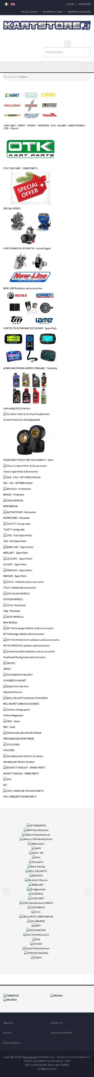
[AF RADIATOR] (36, 825)
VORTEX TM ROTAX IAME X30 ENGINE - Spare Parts (30, 328)
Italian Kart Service (12, 692)
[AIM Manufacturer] (36, 829)
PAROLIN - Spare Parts (14, 576)
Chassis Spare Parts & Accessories (20, 471)
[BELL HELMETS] (36, 870)
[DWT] (36, 925)
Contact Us (56, 1022)
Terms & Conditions (61, 1032)
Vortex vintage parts (13, 715)
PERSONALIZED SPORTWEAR (18, 738)
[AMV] (36, 848)
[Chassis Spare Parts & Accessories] (25, 465)
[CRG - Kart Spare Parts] (17, 535)
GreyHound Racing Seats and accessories (24, 657)
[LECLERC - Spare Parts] (17, 558)
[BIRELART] (36, 884)
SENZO (7, 668)
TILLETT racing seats (14, 529)
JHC (5, 784)
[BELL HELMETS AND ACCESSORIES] (25, 697)
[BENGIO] (36, 875)
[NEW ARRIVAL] (13, 500)
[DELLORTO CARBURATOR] (36, 916)
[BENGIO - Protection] (17, 488)
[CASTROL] (36, 893)
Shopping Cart (53, 11)
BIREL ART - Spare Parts (15, 552)
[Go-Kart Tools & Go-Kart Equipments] (26, 413)
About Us (8, 1022)
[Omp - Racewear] (14, 604)
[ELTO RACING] (36, 930)
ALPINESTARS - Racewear (16, 517)
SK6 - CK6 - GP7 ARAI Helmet (17, 483)
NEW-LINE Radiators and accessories (22, 288)
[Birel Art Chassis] (36, 879)
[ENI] (36, 939)
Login (70, 4)
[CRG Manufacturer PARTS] (36, 902)
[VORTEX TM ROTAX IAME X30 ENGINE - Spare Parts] (30, 308)
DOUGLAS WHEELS (13, 599)
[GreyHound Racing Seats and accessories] (29, 651)
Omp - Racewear (11, 610)
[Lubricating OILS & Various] (30, 388)
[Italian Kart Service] (15, 686)
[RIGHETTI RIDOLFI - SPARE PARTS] (24, 767)
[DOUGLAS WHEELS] (16, 593)
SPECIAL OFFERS (11, 208)
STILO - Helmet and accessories (19, 587)
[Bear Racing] (36, 866)
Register (85, 4)
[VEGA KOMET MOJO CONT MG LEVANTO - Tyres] (30, 439)
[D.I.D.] (36, 911)
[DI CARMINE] (36, 920)
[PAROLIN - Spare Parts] (17, 570)
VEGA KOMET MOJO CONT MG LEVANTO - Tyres (28, 459)
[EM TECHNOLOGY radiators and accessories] (31, 639)
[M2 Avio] (56, 995)
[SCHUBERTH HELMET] (18, 674)
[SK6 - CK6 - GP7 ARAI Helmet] (21, 477)
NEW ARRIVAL (10, 506)
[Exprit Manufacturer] (36, 948)
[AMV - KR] (36, 852)
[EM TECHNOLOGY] (36, 934)
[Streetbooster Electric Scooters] (23, 755)
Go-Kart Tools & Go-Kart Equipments (21, 419)
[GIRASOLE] (11, 995)
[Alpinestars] (36, 843)
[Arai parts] (36, 861)
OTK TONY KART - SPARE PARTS (20, 168)
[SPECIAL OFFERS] (30, 188)
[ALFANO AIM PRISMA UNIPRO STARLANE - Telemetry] (30, 348)
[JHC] (7, 779)
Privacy (7, 1032)
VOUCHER (8, 750)
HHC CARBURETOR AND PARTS (19, 796)
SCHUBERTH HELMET (14, 680)
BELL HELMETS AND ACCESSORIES (21, 703)
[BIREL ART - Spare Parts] (18, 546)
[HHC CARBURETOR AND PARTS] (23, 790)
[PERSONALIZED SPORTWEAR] (22, 732)
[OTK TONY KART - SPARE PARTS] (30, 148)
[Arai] (36, 857)
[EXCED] (36, 943)
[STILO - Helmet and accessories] (23, 581)
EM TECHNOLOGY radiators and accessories (26, 645)
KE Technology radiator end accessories (23, 633)
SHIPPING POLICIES (79, 11)
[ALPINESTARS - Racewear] (19, 511)
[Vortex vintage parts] (16, 709)
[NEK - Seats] (11, 721)
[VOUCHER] (11, 744)
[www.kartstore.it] (47, 25)
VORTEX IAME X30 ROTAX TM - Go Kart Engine (27, 248)
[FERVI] (36, 957)
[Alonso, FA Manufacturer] (36, 838)
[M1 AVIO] (10, 999)
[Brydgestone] (36, 888)
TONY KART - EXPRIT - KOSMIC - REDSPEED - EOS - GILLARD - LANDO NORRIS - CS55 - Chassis (44, 127)
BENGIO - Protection (13, 494)
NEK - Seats (9, 727)
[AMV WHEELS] (13, 616)
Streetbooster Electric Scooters (19, 761)
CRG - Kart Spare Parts (14, 541)
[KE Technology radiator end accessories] (28, 628)
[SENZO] (9, 662)
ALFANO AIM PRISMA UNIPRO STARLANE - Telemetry (30, 368)
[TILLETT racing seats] (17, 523)
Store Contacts (11, 1042)
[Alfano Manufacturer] (36, 834)
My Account (29, 11)
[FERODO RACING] (36, 952)
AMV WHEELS (10, 622)
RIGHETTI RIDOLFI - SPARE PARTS (21, 773)
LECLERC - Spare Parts (14, 564)
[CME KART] (36, 898)
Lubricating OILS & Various (16, 408)
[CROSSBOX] (36, 907)
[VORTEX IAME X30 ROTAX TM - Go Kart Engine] (30, 228)
